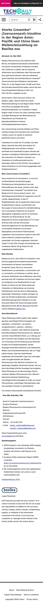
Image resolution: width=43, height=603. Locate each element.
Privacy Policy (32, 599)
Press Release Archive (25, 590)
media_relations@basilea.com (22, 425)
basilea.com (20, 309)
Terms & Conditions (31, 595)
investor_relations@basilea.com (23, 428)
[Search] (29, 19)
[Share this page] (39, 20)
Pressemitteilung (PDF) (11, 479)
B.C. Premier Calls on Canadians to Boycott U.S (22, 3)
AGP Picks (5, 3)
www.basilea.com (9, 436)
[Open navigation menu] (4, 20)
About (11, 590)
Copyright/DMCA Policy (14, 599)
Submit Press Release (13, 595)
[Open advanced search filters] (34, 19)
